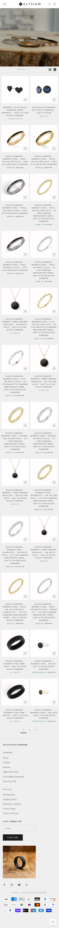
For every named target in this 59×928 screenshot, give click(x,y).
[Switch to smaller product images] (55, 70)
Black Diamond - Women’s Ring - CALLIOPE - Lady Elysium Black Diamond (43, 714)
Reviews (6, 767)
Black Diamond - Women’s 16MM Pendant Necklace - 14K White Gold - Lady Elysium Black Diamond (15, 324)
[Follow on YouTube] (19, 884)
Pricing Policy (9, 794)
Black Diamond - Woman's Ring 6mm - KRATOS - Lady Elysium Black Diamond (15, 714)
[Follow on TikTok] (26, 884)
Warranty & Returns (12, 804)
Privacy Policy (9, 808)
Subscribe (13, 837)
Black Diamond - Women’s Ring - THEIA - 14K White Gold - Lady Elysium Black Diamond (15, 209)
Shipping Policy (10, 799)
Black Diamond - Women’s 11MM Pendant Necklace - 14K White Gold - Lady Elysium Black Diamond (44, 552)
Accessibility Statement (13, 776)
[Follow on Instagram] (11, 884)
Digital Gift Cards (10, 771)
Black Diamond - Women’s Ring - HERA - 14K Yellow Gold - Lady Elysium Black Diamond (15, 160)
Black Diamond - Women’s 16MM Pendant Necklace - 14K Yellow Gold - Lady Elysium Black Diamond (44, 381)
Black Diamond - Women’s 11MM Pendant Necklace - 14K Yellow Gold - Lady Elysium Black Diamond (15, 495)
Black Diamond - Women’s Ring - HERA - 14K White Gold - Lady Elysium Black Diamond (15, 266)
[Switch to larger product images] (50, 70)
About (5, 757)
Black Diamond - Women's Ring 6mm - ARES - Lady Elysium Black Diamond (15, 665)
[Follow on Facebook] (4, 884)
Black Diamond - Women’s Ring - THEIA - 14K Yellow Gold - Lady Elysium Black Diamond (44, 160)
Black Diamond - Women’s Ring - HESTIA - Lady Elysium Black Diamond (44, 665)
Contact (6, 762)
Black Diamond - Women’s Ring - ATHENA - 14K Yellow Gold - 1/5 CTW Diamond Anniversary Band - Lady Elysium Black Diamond (15, 441)
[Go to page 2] (36, 730)
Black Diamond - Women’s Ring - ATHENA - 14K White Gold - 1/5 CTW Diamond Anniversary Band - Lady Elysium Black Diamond (43, 441)
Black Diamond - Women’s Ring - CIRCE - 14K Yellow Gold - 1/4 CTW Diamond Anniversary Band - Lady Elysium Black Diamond (44, 213)
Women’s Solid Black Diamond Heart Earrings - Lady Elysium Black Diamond (15, 111)
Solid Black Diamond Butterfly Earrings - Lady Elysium (44, 110)
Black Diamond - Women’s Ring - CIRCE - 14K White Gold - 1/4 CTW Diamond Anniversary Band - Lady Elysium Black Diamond (44, 270)
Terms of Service (11, 813)
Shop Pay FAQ (9, 781)
